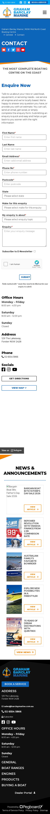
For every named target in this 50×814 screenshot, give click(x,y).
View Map (18, 388)
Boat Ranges (13, 768)
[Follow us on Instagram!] (9, 370)
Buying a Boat (14, 785)
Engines (8, 774)
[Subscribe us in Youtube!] (15, 370)
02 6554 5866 (10, 2)
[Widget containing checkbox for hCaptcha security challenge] (22, 264)
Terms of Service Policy (13, 810)
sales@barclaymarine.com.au (19, 706)
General (9, 762)
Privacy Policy (31, 810)
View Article (31, 508)
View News (24, 652)
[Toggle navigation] (44, 12)
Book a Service (15, 684)
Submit (25, 277)
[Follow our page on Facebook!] (21, 2)
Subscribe (8, 717)
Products (10, 779)
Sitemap (44, 810)
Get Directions (19, 378)
